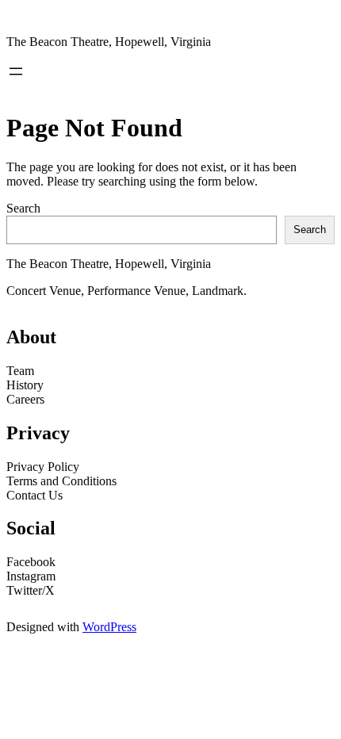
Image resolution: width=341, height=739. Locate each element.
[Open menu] (15, 71)
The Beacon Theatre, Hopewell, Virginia (108, 41)
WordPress (109, 627)
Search (23, 208)
